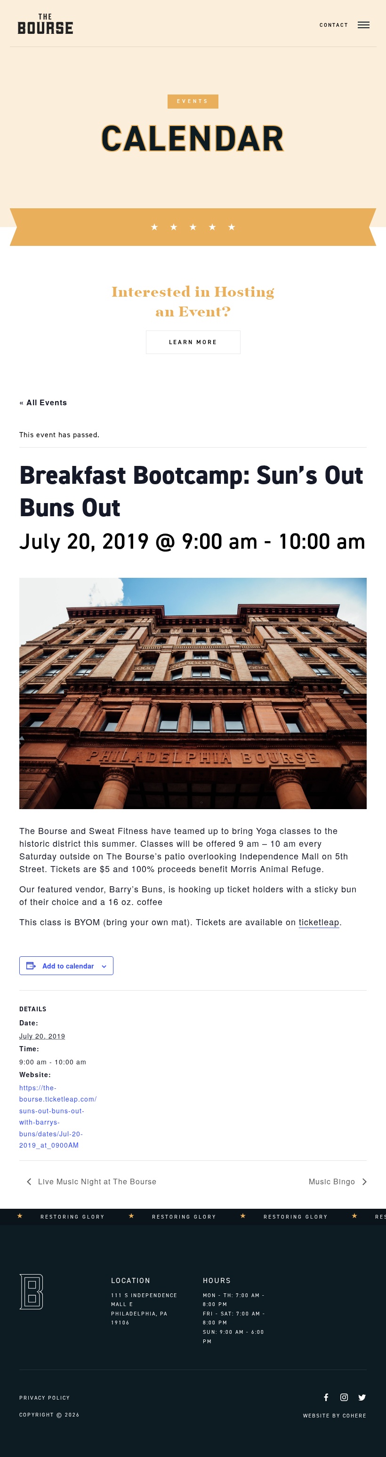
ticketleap (319, 921)
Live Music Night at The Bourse (96, 1181)
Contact (334, 25)
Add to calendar (68, 965)
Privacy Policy (44, 1398)
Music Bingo (333, 1181)
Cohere (355, 1415)
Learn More (193, 342)
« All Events (43, 402)
